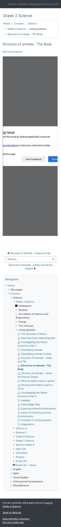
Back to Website (12, 512)
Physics (20, 457)
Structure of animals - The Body (25, 34)
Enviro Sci (21, 461)
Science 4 (21, 428)
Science (32, 23)
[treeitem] (30, 286)
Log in (54, 4)
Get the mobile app (13, 522)
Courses (19, 23)
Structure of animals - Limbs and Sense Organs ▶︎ (31, 267)
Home (6, 23)
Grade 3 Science (16, 28)
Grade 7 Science (25, 440)
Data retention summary (15, 518)
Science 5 (21, 432)
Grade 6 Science (25, 436)
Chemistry (21, 452)
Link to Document (12, 51)
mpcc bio (21, 448)
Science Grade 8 (25, 444)
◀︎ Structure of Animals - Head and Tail (28, 253)
